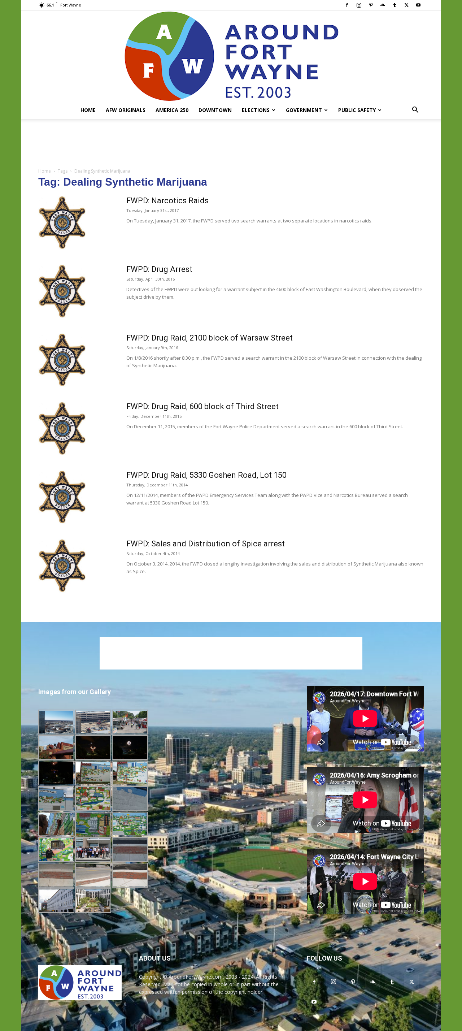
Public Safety (357, 110)
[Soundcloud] (382, 5)
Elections (256, 110)
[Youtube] (418, 5)
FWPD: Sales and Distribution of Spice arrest (205, 543)
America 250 (172, 110)
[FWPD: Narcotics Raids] (62, 223)
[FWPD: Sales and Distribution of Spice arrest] (62, 566)
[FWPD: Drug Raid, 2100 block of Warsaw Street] (62, 360)
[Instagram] (358, 5)
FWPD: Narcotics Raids (167, 200)
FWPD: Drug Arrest (159, 269)
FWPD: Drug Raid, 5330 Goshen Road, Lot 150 (206, 475)
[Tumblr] (394, 5)
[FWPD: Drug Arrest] (62, 291)
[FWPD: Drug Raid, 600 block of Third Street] (62, 428)
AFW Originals (125, 110)
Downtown (215, 110)
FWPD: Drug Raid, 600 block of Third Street (202, 406)
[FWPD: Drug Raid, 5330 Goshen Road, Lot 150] (62, 497)
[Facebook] (346, 5)
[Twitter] (406, 5)
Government (304, 110)
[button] (415, 110)
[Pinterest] (370, 5)
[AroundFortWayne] (231, 55)
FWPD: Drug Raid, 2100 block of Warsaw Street (209, 337)
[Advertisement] (231, 143)
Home (88, 110)
